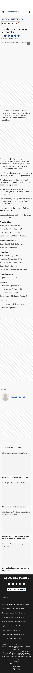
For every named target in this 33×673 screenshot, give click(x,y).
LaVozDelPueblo (18, 397)
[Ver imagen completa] (28, 43)
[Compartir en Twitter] (12, 36)
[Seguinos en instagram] (20, 584)
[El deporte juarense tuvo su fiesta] (16, 463)
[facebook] (9, 36)
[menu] (3, 12)
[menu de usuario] (29, 12)
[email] (15, 36)
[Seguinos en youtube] (13, 584)
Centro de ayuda (16, 659)
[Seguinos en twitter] (16, 584)
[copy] (19, 36)
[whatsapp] (5, 36)
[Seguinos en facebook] (24, 584)
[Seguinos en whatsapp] (9, 584)
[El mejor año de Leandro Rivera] (16, 493)
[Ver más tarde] (2, 36)
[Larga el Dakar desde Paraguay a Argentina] (16, 554)
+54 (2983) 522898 (16, 649)
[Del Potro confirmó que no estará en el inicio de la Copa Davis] (16, 522)
